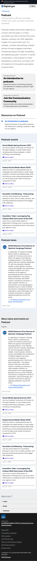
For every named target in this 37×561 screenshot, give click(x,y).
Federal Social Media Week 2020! (16, 167)
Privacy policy (6, 548)
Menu (33, 6)
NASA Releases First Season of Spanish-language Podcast (21, 247)
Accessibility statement (9, 533)
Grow (5, 506)
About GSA (5, 530)
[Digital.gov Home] (15, 6)
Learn (5, 501)
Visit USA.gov (6, 557)
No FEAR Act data (7, 539)
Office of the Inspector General (11, 542)
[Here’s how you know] (18, 2)
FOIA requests (5, 536)
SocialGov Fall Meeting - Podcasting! (18, 194)
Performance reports (8, 545)
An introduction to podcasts (16, 121)
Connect (6, 511)
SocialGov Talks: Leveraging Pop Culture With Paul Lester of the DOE (17, 217)
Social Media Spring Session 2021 (16, 145)
